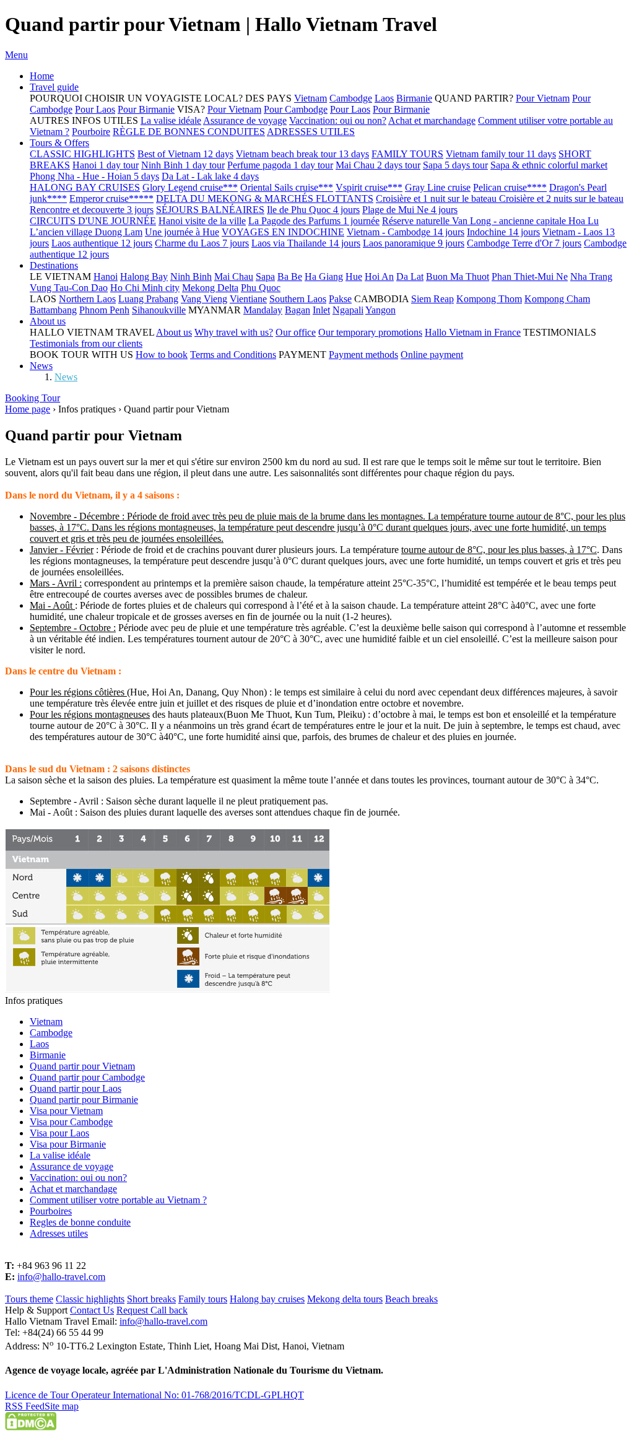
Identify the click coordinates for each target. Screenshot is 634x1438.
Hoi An (379, 276)
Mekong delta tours (345, 1299)
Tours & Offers (59, 142)
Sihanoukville (159, 310)
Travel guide (54, 87)
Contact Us (92, 1310)
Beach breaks (411, 1299)
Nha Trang (591, 276)
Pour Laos (95, 109)
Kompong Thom (489, 299)
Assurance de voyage (245, 120)
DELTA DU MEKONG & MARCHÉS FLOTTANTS (264, 198)
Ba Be (289, 276)
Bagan (297, 310)
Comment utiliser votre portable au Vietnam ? (118, 1200)
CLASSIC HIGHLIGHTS (82, 154)
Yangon (380, 310)
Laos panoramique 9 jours (413, 243)
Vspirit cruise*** (369, 187)
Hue (353, 276)
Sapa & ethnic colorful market (548, 165)
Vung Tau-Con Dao (69, 287)
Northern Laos (87, 299)
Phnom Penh (104, 310)
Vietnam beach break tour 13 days (302, 154)
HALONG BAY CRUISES (85, 187)
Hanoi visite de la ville (202, 221)
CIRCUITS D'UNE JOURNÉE (93, 221)
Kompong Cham (557, 299)
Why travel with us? (233, 332)
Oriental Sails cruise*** (286, 187)
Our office (296, 332)
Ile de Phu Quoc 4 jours (313, 209)
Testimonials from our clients (86, 343)
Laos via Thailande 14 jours (305, 243)
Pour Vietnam (543, 98)
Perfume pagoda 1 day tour (280, 165)
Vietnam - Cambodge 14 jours (405, 232)
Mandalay (262, 310)
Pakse (340, 299)
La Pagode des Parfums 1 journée (314, 221)
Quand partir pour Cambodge (87, 1077)
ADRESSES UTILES (311, 131)
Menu (16, 55)
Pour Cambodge (296, 109)
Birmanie (414, 98)
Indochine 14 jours (503, 232)
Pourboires (51, 1211)
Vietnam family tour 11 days (501, 154)
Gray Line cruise (438, 187)
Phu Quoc (260, 287)
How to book (162, 354)
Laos (384, 98)
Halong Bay (144, 276)
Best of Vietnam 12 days (185, 154)
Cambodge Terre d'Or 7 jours (524, 243)
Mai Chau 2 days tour (378, 165)
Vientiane (248, 299)
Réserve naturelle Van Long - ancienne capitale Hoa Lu (490, 221)
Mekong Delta (210, 287)
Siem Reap (432, 299)
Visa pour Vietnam (66, 1110)
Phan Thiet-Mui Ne (530, 276)
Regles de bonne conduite (80, 1222)
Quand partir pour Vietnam (82, 1066)
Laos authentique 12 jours (101, 243)
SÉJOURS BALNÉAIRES (210, 209)
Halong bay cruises (267, 1299)
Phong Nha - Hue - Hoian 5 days (94, 176)
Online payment (432, 354)
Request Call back (152, 1310)
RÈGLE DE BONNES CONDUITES (189, 131)
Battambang (53, 310)
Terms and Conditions (233, 354)
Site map (62, 1406)
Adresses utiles (59, 1233)
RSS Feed (25, 1406)
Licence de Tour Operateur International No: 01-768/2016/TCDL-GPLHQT (154, 1395)
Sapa (265, 276)
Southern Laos (297, 299)
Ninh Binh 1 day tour (183, 165)
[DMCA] (30, 1427)
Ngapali (347, 310)
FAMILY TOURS (407, 154)
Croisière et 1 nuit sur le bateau (437, 198)
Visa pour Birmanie (68, 1144)
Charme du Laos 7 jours (202, 243)
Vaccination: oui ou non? (337, 120)
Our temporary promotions (370, 332)
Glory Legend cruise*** (190, 187)
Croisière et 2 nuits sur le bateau (561, 198)
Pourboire (91, 131)
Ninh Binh (191, 276)
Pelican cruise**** (510, 187)
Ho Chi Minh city (145, 287)
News (41, 365)
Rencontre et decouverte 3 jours (92, 209)
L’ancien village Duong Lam (86, 232)
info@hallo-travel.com (61, 1276)
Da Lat (409, 276)
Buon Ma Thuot (457, 276)
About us (48, 321)
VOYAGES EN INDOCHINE (283, 232)
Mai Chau (233, 276)
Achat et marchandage (432, 120)
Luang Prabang (148, 299)
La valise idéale (171, 120)
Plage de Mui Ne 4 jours (410, 209)
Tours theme (29, 1299)
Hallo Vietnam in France (473, 332)
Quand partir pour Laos (75, 1088)
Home (42, 76)
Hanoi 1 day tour (105, 165)
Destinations (54, 265)
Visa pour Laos (59, 1133)
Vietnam (310, 98)
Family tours (202, 1299)
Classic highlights (90, 1299)
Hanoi (105, 276)
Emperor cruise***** (111, 198)
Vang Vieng (204, 299)
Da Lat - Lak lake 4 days (210, 176)
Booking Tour (32, 398)
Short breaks (151, 1299)
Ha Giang (324, 276)
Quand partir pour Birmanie (84, 1099)
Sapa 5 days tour (455, 165)
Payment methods (363, 354)
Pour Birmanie (146, 109)
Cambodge (350, 98)
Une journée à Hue (182, 232)
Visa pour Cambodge (71, 1122)
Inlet (321, 310)
